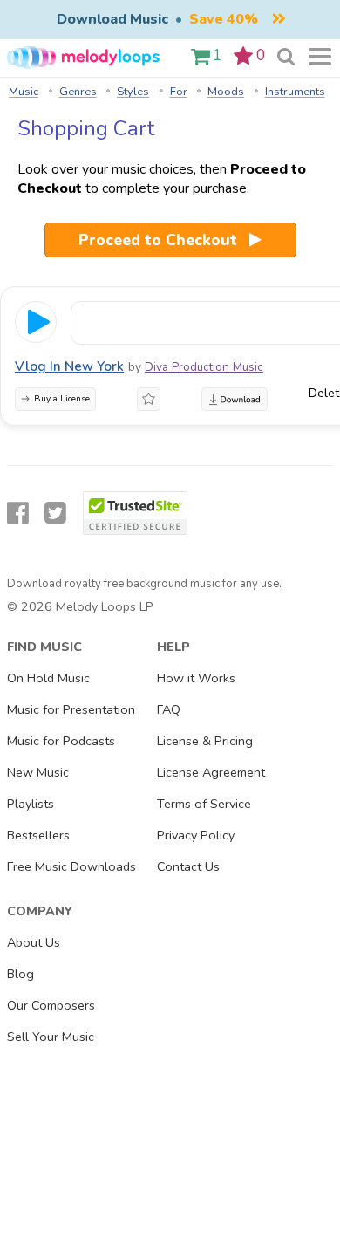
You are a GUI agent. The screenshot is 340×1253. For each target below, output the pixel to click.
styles (133, 91)
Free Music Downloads (71, 866)
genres (78, 91)
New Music (38, 772)
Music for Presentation (71, 709)
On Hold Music (48, 678)
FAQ (168, 709)
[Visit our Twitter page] (55, 513)
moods (225, 91)
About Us (33, 942)
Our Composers (51, 1005)
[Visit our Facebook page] (18, 513)
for (178, 91)
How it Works (196, 678)
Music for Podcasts (61, 741)
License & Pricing (205, 741)
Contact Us (188, 866)
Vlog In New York (69, 366)
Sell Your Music (50, 1036)
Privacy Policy (196, 835)
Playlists (30, 803)
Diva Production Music (204, 367)
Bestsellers (38, 835)
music (23, 91)
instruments (295, 91)
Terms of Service (204, 803)
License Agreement (211, 772)
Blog (20, 974)
